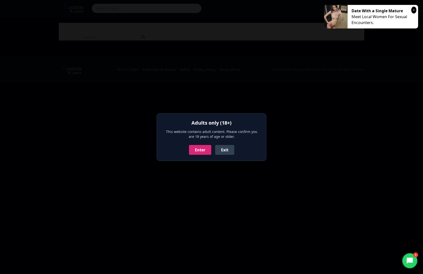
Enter (200, 150)
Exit (224, 150)
